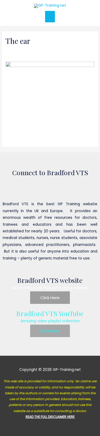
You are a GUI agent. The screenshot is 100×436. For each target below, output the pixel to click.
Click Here (50, 297)
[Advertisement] (50, 40)
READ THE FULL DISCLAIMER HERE (50, 416)
